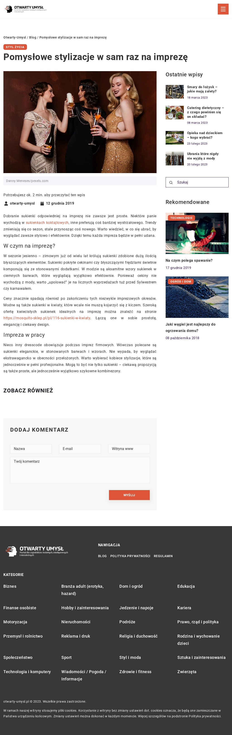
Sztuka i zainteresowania (201, 657)
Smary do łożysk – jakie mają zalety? (202, 89)
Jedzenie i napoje (136, 607)
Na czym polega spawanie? (189, 260)
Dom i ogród (131, 586)
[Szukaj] (171, 182)
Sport (66, 657)
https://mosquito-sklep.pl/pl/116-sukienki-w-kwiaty (46, 318)
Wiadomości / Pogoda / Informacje (83, 675)
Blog (102, 556)
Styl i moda (130, 657)
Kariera (184, 607)
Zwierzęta (187, 671)
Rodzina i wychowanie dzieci (198, 640)
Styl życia (15, 47)
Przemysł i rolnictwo (23, 636)
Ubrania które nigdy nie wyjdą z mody (203, 156)
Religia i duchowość (138, 636)
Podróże (127, 621)
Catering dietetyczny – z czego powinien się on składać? (205, 112)
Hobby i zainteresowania (85, 607)
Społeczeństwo (18, 657)
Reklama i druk (75, 636)
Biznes (9, 586)
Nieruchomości (76, 621)
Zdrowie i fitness (135, 671)
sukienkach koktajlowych (47, 222)
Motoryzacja (15, 621)
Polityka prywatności (130, 556)
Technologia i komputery (27, 671)
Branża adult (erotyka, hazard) (82, 590)
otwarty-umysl (22, 203)
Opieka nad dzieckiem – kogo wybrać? (205, 135)
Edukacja (186, 586)
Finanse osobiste (19, 607)
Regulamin (163, 556)
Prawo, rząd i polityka (198, 621)
